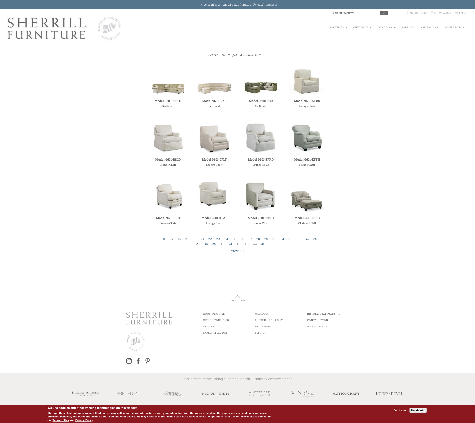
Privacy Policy (84, 420)
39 (214, 244)
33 (299, 239)
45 (263, 244)
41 (230, 244)
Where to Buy (317, 326)
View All (237, 251)
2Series (260, 333)
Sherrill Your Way (269, 320)
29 (266, 239)
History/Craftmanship (323, 314)
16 (164, 239)
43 (247, 244)
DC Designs (263, 326)
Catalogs (262, 314)
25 (234, 239)
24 (226, 239)
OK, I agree (400, 410)
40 (222, 244)
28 (258, 239)
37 (198, 244)
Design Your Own (216, 320)
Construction (317, 320)
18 (179, 239)
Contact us (271, 4)
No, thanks (418, 410)
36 (323, 239)
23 (218, 239)
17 (172, 239)
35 (315, 239)
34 (307, 239)
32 (290, 239)
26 (242, 239)
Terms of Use (61, 420)
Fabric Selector (215, 333)
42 (238, 244)
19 (186, 239)
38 (206, 244)
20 (194, 239)
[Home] (64, 28)
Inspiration (212, 326)
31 (282, 239)
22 (210, 239)
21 (202, 239)
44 (255, 244)
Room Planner (214, 314)
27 (250, 239)
